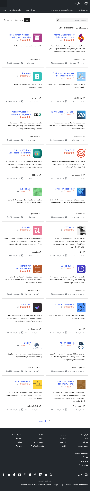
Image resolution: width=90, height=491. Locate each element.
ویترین (63, 434)
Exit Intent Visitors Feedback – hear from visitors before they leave (18, 151)
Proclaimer (26, 304)
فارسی (80, 475)
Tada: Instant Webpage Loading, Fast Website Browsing (20, 36)
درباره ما (84, 434)
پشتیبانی (41, 438)
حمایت (18, 442)
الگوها (64, 446)
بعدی (41, 421)
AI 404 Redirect (67, 343)
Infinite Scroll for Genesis (63, 112)
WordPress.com (80, 453)
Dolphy (27, 343)
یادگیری (41, 434)
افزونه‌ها (63, 442)
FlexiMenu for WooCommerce (23, 267)
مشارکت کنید (17, 434)
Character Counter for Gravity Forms (66, 382)
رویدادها (19, 438)
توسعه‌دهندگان (38, 442)
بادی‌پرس (83, 465)
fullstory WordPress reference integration (21, 113)
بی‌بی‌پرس (83, 461)
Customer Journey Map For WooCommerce (64, 74)
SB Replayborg (68, 266)
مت (85, 457)
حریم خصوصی (82, 446)
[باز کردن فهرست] (3, 3)
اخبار (86, 438)
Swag (18, 446)
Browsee (26, 73)
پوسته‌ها (63, 438)
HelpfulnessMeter (22, 381)
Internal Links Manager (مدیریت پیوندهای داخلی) (64, 36)
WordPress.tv (37, 446)
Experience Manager (65, 304)
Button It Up (25, 189)
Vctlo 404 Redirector (65, 189)
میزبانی (85, 442)
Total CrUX (69, 150)
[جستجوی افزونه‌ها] (58, 20)
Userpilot (26, 227)
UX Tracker (69, 227)
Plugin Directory (82, 10)
